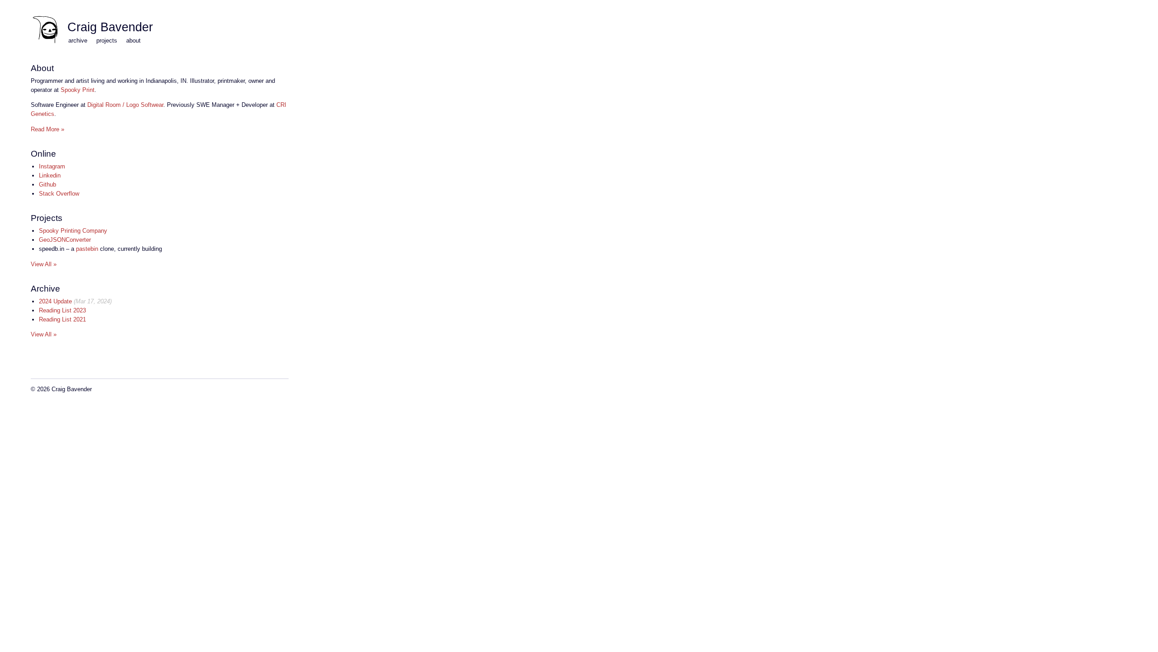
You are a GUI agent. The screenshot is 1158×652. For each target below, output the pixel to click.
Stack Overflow (59, 193)
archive (77, 40)
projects (106, 40)
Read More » (47, 129)
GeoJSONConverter (65, 239)
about (133, 40)
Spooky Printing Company (73, 230)
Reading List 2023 (62, 310)
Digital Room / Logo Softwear (125, 104)
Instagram (52, 166)
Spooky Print (78, 89)
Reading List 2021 (62, 319)
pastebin (87, 248)
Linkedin (50, 175)
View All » (44, 264)
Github (47, 184)
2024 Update (55, 301)
